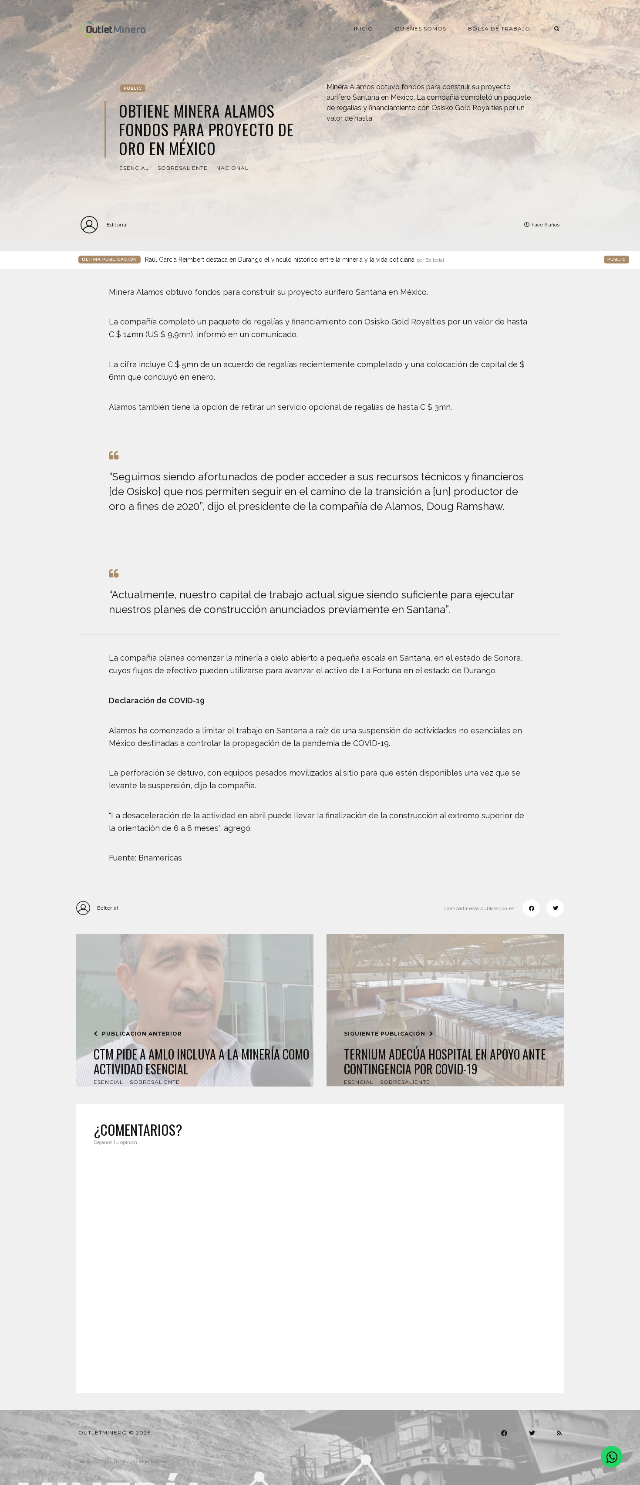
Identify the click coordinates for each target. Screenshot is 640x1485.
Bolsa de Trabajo (499, 28)
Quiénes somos (420, 28)
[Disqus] (320, 1264)
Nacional (232, 168)
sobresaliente (183, 168)
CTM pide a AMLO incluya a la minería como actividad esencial (201, 1061)
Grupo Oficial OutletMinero (136, 1461)
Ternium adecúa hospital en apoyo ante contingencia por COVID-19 (445, 1061)
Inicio (363, 28)
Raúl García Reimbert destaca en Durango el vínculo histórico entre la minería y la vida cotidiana (294, 259)
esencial (134, 168)
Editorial (117, 224)
